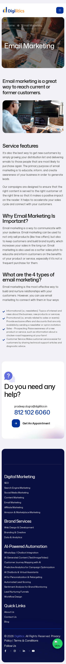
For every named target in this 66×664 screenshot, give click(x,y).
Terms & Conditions (26, 640)
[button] (33, 423)
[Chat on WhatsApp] (57, 643)
